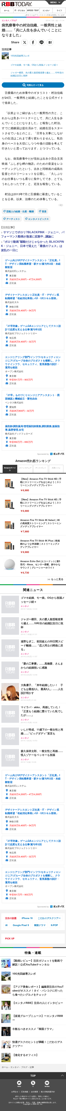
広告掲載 (24, 1092)
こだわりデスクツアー (49, 918)
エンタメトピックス (38, 219)
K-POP (54, 925)
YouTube (47, 1086)
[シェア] (33, 42)
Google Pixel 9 (21, 925)
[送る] (41, 42)
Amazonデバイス (10, 469)
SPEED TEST (33, 10)
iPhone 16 (27, 918)
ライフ (59, 10)
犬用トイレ (56, 468)
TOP (33, 1075)
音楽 (44, 211)
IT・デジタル (20, 10)
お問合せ (14, 1092)
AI (6, 925)
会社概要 (34, 1092)
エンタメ (46, 10)
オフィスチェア (25, 468)
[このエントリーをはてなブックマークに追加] (50, 42)
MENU (53, 2)
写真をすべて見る (35, 85)
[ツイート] (24, 42)
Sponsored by (43, 454)
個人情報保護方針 (48, 1092)
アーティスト (13, 219)
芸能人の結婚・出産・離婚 (20, 211)
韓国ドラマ (40, 925)
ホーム (6, 10)
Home (19, 1086)
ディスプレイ (40, 468)
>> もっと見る (55, 579)
